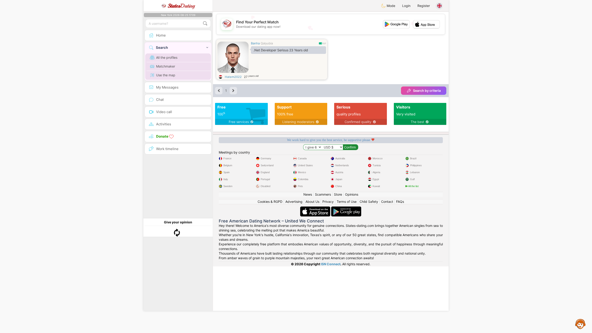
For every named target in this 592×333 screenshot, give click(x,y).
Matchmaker (165, 66)
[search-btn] (205, 23)
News (307, 194)
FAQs (400, 202)
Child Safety (369, 202)
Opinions (351, 194)
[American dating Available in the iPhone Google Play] (346, 209)
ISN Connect (330, 264)
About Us (312, 202)
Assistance (580, 324)
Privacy (328, 202)
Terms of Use (347, 202)
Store (338, 194)
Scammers (323, 194)
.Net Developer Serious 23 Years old (280, 50)
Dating (181, 5)
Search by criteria (427, 90)
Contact (387, 202)
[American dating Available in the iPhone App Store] (315, 209)
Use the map (165, 75)
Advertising (293, 202)
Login (406, 6)
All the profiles (166, 57)
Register (423, 6)
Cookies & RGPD (270, 202)
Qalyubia (267, 43)
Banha (255, 43)
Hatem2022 (233, 77)
